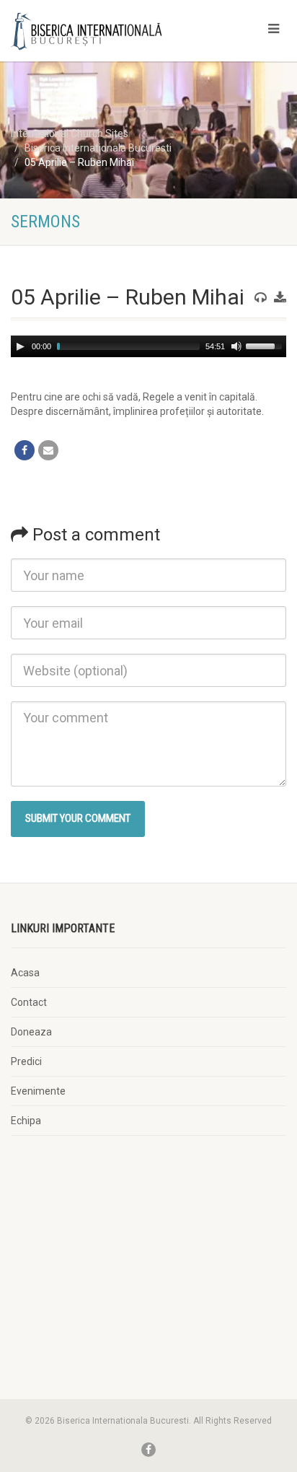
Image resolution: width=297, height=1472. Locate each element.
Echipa (26, 1120)
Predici (26, 1061)
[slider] (266, 345)
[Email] (48, 450)
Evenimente (38, 1091)
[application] (148, 346)
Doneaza (31, 1032)
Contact (29, 1002)
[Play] (20, 346)
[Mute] (236, 346)
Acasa (25, 972)
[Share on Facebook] (24, 450)
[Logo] (99, 31)
